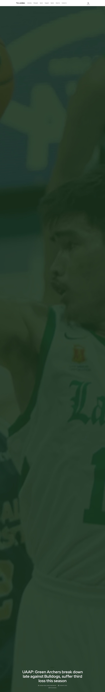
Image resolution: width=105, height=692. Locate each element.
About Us (58, 3)
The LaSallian (20, 3)
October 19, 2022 (63, 685)
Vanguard (47, 3)
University (29, 3)
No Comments (53, 687)
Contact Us (64, 3)
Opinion (52, 3)
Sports (41, 3)
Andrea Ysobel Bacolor (51, 685)
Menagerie (35, 3)
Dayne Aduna (43, 685)
